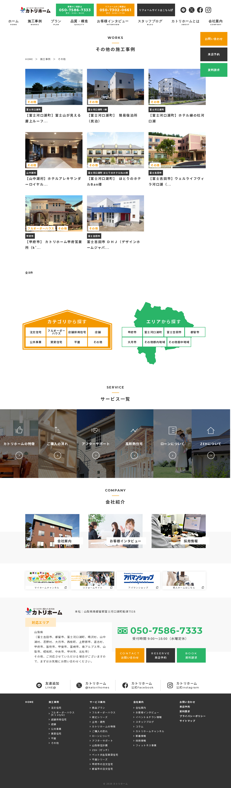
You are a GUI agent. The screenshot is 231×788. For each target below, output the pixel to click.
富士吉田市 (174, 332)
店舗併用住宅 (77, 332)
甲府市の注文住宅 (102, 764)
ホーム (13, 22)
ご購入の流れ (100, 731)
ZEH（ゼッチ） (101, 750)
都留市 (195, 332)
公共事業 (36, 342)
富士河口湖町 (153, 332)
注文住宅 (36, 332)
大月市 (132, 342)
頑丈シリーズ (100, 717)
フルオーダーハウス (56, 332)
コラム (140, 726)
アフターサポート (102, 740)
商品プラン (98, 707)
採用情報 (141, 740)
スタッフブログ (150, 22)
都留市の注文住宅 (102, 768)
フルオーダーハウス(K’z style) (63, 713)
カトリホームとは (185, 22)
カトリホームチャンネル (150, 731)
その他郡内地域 (154, 342)
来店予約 (185, 706)
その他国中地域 (179, 342)
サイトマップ (187, 720)
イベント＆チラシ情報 (149, 717)
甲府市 (132, 332)
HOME (29, 702)
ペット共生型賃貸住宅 (105, 754)
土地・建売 (98, 721)
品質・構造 (79, 22)
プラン (56, 22)
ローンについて (101, 736)
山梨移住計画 (100, 745)
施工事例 (35, 22)
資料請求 (185, 711)
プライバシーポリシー (193, 716)
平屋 (77, 342)
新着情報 (141, 736)
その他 (98, 342)
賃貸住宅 (56, 342)
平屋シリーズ (100, 759)
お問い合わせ (187, 702)
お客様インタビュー (113, 22)
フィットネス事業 (146, 745)
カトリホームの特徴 (104, 726)
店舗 (98, 332)
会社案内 (216, 22)
